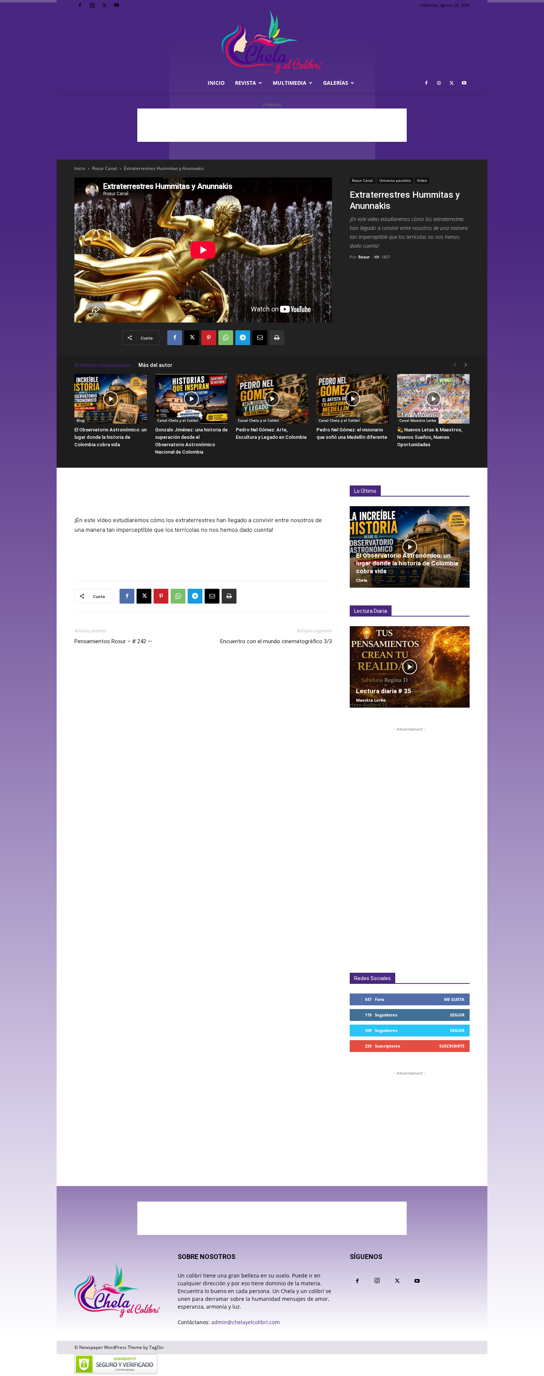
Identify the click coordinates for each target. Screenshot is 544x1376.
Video (422, 180)
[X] (104, 5)
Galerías (335, 82)
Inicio (216, 82)
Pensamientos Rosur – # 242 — (113, 641)
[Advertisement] (272, 125)
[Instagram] (92, 5)
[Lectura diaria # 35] (410, 667)
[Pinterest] (208, 337)
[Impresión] (276, 337)
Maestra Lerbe (371, 700)
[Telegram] (242, 337)
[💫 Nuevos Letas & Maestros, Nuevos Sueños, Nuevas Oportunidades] (433, 399)
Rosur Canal (104, 168)
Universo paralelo (395, 180)
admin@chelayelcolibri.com (245, 1322)
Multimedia (289, 82)
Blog (81, 420)
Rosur (364, 257)
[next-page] (466, 365)
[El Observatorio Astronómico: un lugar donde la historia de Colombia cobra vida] (110, 399)
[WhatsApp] (225, 337)
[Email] (259, 337)
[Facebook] (79, 5)
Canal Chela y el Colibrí (177, 420)
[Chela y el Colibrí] (272, 42)
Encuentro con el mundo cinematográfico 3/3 (276, 641)
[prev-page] (455, 365)
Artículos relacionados (102, 365)
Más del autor (155, 365)
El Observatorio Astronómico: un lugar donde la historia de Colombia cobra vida (110, 437)
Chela (361, 580)
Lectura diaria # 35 (383, 691)
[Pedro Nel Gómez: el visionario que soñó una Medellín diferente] (352, 399)
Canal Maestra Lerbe (417, 420)
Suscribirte (451, 1046)
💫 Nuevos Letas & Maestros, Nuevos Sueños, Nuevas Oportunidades (429, 437)
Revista (245, 82)
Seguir (457, 1015)
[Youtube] (116, 5)
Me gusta (454, 999)
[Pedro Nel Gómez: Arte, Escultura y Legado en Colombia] (272, 399)
